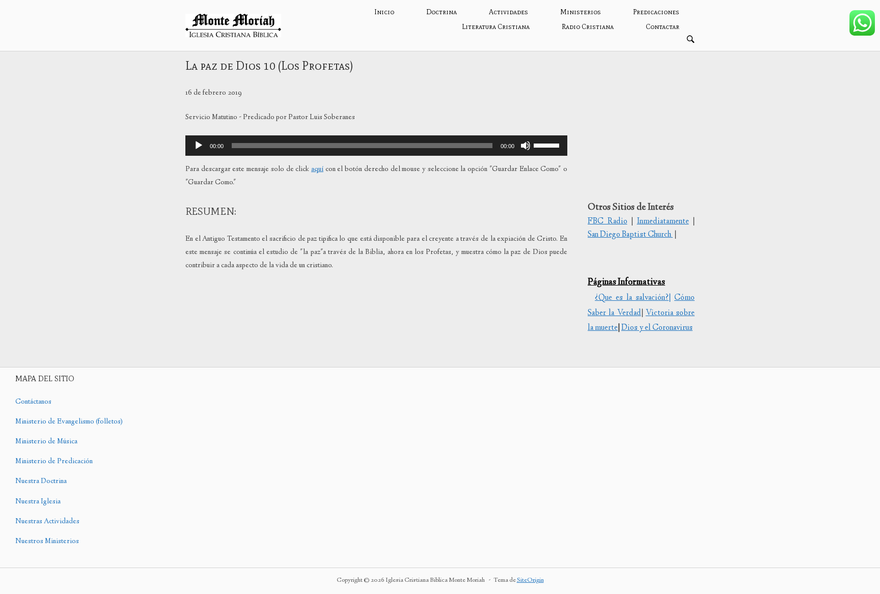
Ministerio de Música (46, 442)
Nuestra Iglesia (38, 502)
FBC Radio (607, 221)
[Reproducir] (199, 145)
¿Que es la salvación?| (633, 298)
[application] (376, 145)
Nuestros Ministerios (47, 541)
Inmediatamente (663, 221)
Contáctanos (33, 402)
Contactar (662, 26)
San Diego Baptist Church (630, 235)
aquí (317, 169)
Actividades (508, 12)
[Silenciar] (525, 145)
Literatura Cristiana (496, 26)
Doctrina (441, 12)
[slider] (548, 144)
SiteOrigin (530, 580)
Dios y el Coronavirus (657, 328)
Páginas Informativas (626, 282)
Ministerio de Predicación (54, 462)
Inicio (384, 12)
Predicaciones (656, 12)
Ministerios (580, 12)
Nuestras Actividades (47, 522)
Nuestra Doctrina (41, 481)
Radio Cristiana (588, 26)
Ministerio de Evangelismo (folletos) (69, 422)
